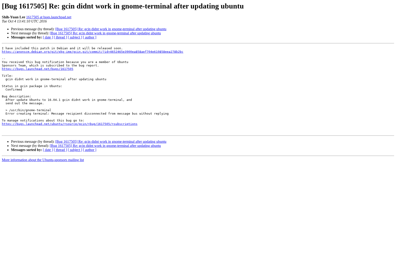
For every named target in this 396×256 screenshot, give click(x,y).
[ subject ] (75, 37)
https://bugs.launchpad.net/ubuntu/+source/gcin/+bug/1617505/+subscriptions (70, 124)
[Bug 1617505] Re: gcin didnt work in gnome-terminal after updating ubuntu (110, 29)
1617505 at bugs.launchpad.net (48, 17)
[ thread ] (60, 37)
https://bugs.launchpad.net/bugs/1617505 (37, 69)
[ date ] (48, 37)
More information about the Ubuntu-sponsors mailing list (43, 160)
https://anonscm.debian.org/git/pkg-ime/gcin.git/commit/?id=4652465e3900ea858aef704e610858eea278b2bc (92, 51)
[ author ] (89, 37)
